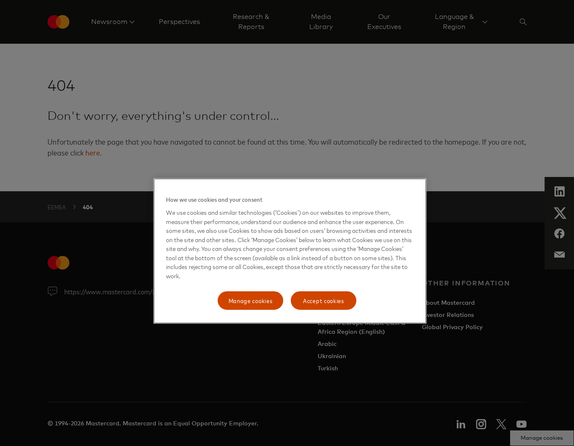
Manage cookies (251, 300)
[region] (290, 251)
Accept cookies (323, 300)
